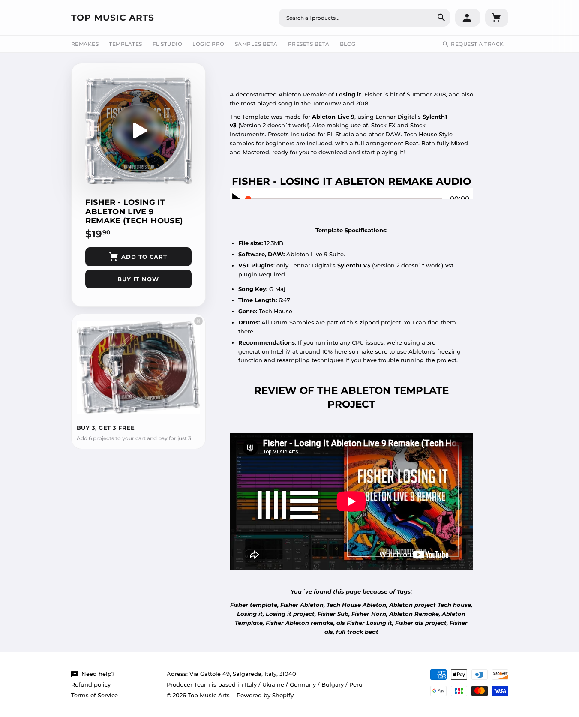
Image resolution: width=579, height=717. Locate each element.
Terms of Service (94, 695)
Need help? (97, 673)
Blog (348, 44)
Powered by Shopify (265, 695)
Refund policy (91, 684)
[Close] (198, 321)
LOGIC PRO (208, 44)
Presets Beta (309, 44)
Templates (125, 44)
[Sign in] (467, 18)
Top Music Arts (112, 17)
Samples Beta (256, 44)
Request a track (477, 44)
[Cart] (496, 18)
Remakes (85, 44)
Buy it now (138, 279)
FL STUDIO (168, 44)
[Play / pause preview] (138, 130)
